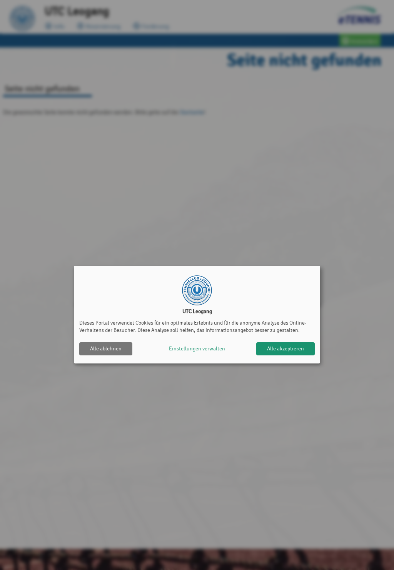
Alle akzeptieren (285, 349)
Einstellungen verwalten (197, 349)
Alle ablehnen (106, 349)
